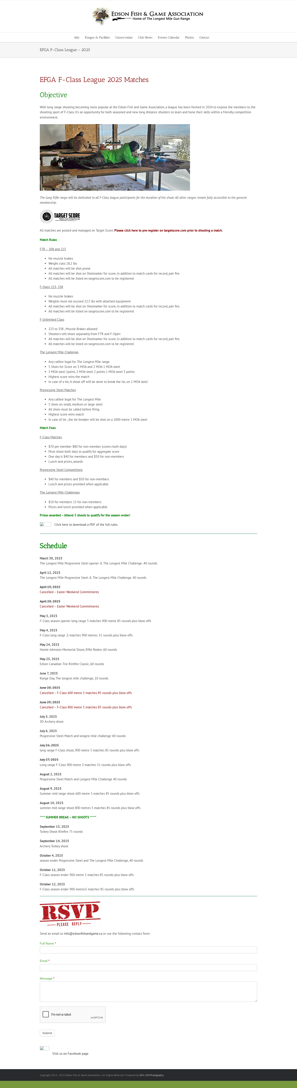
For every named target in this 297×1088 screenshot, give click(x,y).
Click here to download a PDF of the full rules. (86, 524)
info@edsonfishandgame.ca (83, 933)
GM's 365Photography (151, 1075)
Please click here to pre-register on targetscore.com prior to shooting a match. (168, 230)
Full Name (48, 943)
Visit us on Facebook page (70, 1053)
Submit (47, 1033)
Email (44, 961)
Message (47, 978)
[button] (216, 37)
